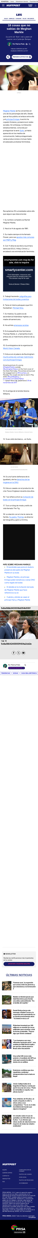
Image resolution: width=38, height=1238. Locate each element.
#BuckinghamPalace (10, 369)
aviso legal (22, 1177)
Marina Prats (19, 44)
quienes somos (7, 1172)
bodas (15, 673)
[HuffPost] (9, 1164)
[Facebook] (14, 653)
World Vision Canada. (11, 348)
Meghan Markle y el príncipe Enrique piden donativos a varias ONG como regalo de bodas (19, 580)
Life (19, 15)
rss (3, 1181)
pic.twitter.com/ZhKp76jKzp (13, 379)
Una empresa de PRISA (19, 1227)
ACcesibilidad (23, 1183)
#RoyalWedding (13, 377)
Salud (6, 18)
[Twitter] (29, 44)
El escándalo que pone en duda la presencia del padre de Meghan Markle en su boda (19, 570)
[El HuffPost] (13, 5)
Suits (22, 130)
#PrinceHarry (22, 373)
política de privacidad (26, 1180)
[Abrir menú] (3, 5)
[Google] (26, 44)
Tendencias (5, 673)
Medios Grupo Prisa (19, 1232)
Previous (4, 625)
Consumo (18, 18)
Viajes (24, 18)
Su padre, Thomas (16, 517)
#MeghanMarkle (9, 367)
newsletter (6, 1178)
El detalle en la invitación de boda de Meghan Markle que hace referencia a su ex (19, 590)
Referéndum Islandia (22, 1)
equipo (4, 1170)
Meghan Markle (9, 111)
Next (34, 625)
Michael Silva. (18, 308)
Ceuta (12, 1)
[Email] (23, 653)
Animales (11, 18)
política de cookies (25, 1174)
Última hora (30, 5)
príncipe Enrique (12, 119)
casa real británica (29, 673)
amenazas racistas (21, 325)
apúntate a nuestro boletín (19, 964)
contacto (5, 1175)
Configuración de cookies (25, 1170)
